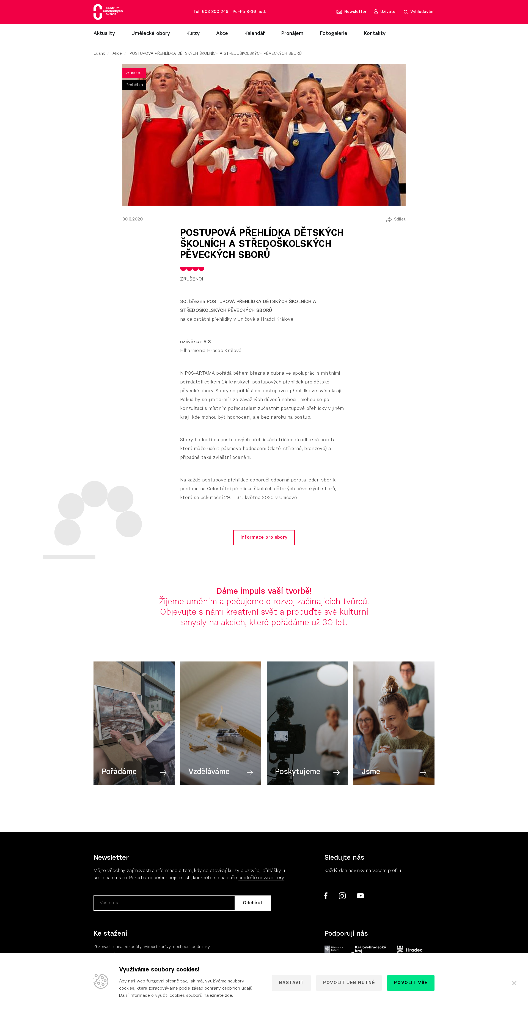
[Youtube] (360, 896)
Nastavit (291, 983)
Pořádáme (119, 772)
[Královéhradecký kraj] (368, 951)
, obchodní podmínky (190, 947)
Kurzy (193, 33)
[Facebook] (326, 895)
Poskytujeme (297, 772)
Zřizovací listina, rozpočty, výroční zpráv (131, 947)
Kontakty (375, 33)
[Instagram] (342, 896)
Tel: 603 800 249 (211, 12)
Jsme (371, 772)
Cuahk (99, 54)
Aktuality (104, 33)
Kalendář (254, 33)
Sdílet (400, 219)
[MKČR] (334, 951)
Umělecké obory (150, 33)
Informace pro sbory (264, 537)
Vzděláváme (209, 772)
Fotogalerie (333, 33)
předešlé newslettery (261, 878)
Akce (222, 33)
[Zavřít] (514, 983)
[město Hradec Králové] (410, 951)
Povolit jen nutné (349, 983)
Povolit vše (411, 983)
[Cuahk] (108, 12)
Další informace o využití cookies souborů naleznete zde (175, 995)
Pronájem (292, 33)
